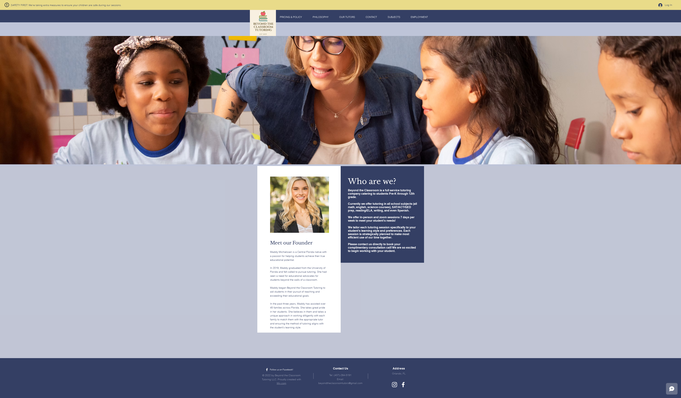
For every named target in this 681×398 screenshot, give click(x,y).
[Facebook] (403, 384)
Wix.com (281, 383)
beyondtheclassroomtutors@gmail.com (340, 383)
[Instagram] (394, 384)
